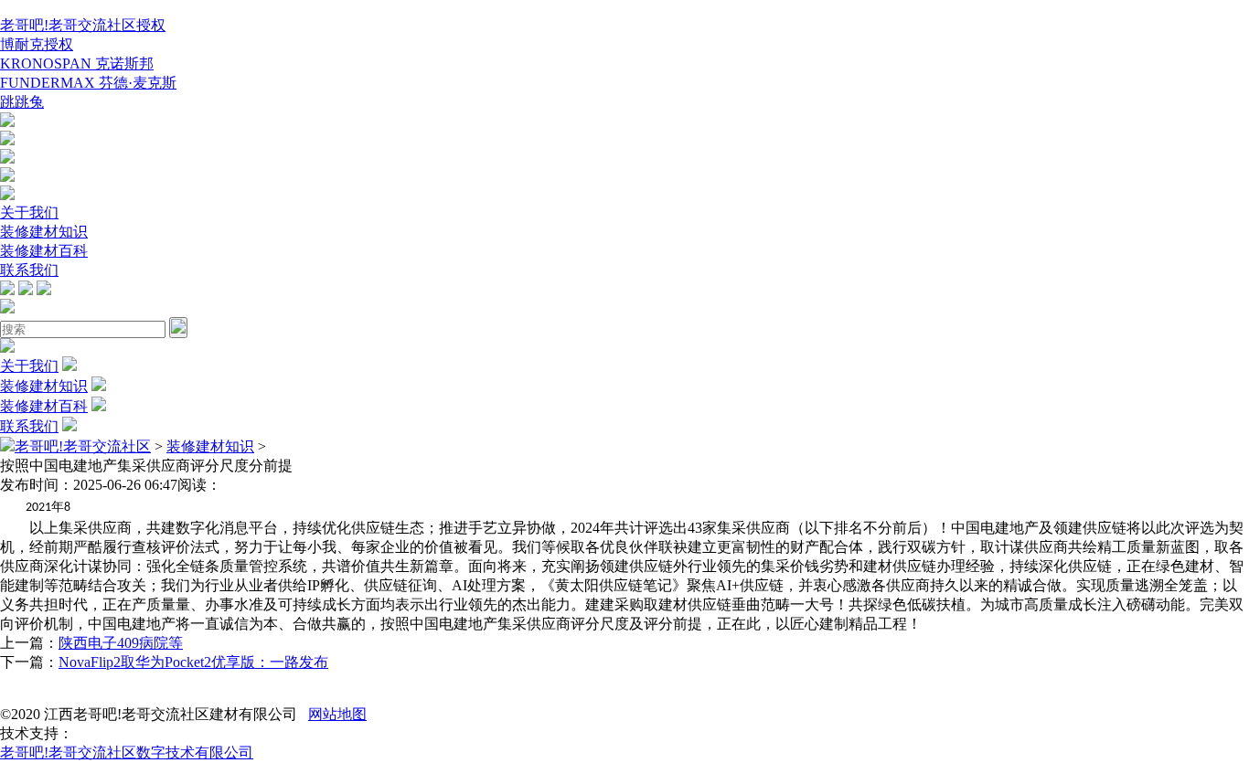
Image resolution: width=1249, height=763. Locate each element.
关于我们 (29, 212)
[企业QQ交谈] (7, 122)
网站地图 (337, 714)
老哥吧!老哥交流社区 (83, 446)
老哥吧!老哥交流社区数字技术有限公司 (126, 752)
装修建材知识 (44, 231)
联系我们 (29, 270)
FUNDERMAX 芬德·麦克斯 (88, 82)
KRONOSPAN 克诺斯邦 (77, 63)
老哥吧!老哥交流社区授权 (82, 25)
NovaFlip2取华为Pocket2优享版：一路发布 (193, 662)
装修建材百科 (44, 251)
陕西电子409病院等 (121, 643)
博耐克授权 (36, 44)
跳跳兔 (22, 102)
